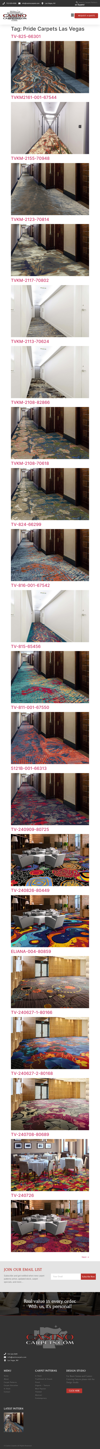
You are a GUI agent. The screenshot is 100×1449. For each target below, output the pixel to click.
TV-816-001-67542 (30, 585)
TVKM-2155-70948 (30, 158)
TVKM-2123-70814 (30, 219)
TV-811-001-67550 (30, 707)
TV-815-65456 (26, 646)
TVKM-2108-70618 (30, 463)
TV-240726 (22, 1195)
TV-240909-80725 (30, 829)
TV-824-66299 (26, 524)
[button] (62, 15)
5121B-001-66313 (29, 768)
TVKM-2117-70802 (30, 280)
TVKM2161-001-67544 (34, 97)
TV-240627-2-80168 (32, 1073)
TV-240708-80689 (30, 1134)
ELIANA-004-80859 (31, 951)
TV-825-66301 (26, 36)
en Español (79, 5)
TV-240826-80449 (30, 890)
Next (85, 1257)
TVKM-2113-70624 (30, 341)
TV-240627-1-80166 (31, 1012)
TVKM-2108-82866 (30, 402)
